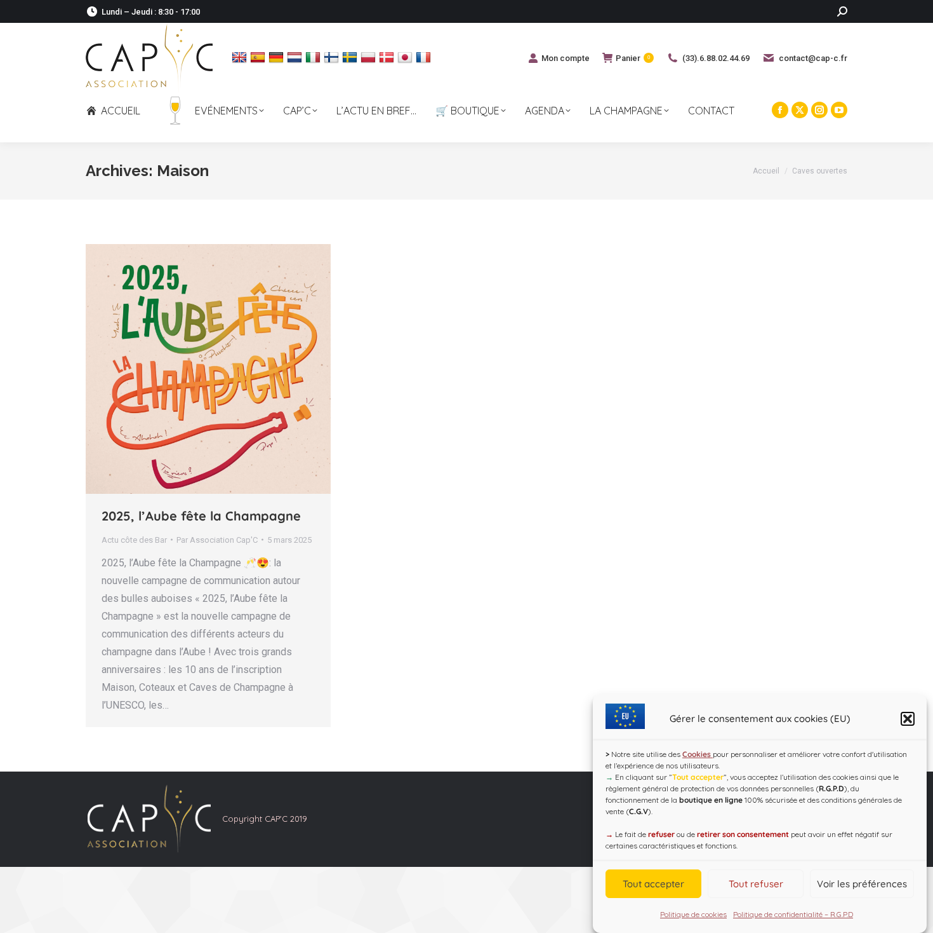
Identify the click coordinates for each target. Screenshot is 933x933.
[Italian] (314, 56)
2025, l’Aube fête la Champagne (201, 516)
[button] (907, 718)
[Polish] (370, 56)
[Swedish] (351, 56)
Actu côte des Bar (134, 540)
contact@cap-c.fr (813, 58)
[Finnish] (333, 56)
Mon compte (565, 58)
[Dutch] (296, 56)
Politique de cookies (693, 914)
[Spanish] (259, 56)
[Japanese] (406, 56)
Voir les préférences (862, 884)
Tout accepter (653, 884)
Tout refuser (756, 884)
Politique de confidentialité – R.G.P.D (793, 914)
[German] (277, 56)
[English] (241, 56)
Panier (633, 58)
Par (217, 540)
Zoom (191, 369)
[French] (425, 56)
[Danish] (388, 56)
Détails (225, 369)
